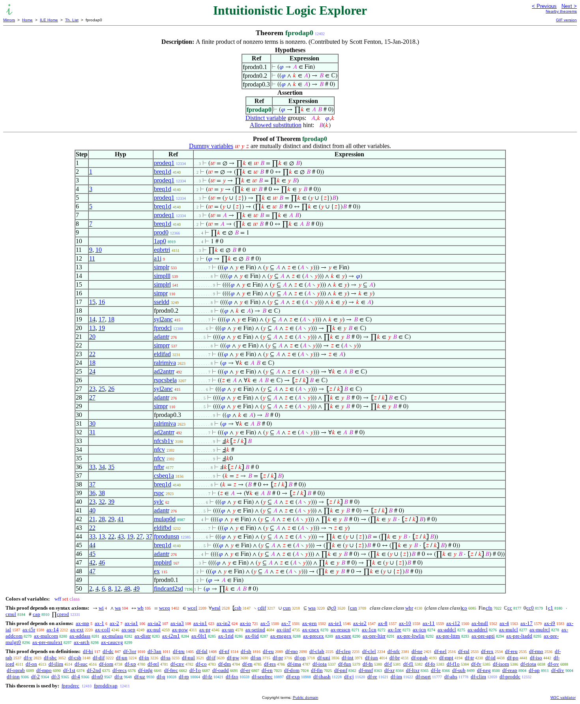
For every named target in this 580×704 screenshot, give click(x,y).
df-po (512, 658)
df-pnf (340, 670)
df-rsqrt (423, 677)
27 (92, 397)
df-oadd (220, 670)
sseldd (161, 301)
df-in (144, 658)
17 (102, 319)
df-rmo (536, 651)
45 (92, 553)
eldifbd (162, 527)
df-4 (75, 677)
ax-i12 (453, 623)
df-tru (179, 651)
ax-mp (82, 623)
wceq (164, 608)
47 (92, 571)
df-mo (291, 651)
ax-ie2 (360, 623)
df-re (372, 677)
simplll (162, 275)
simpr (161, 293)
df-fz (207, 677)
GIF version (566, 20)
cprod (63, 614)
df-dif (99, 658)
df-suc (81, 664)
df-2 (35, 677)
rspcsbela (165, 380)
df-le (436, 670)
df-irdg (145, 670)
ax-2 (114, 623)
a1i (157, 258)
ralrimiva (165, 362)
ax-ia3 (177, 623)
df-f (388, 664)
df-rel (153, 664)
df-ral (464, 651)
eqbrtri (162, 249)
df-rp (184, 677)
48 (127, 588)
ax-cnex (310, 630)
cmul (11, 614)
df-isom (501, 664)
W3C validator (563, 697)
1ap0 (160, 241)
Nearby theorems (561, 11)
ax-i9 (549, 623)
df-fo (430, 664)
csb (237, 608)
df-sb (246, 651)
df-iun (371, 658)
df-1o (195, 670)
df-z (118, 677)
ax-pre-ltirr (374, 636)
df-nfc (393, 651)
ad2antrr (164, 371)
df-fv (476, 664)
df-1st (69, 670)
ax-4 (504, 623)
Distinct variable (265, 118)
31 (92, 432)
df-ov (553, 664)
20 (92, 336)
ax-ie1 (335, 623)
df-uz (139, 677)
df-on (31, 664)
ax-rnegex (281, 636)
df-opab (419, 658)
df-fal (202, 651)
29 (111, 519)
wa (118, 608)
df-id (490, 658)
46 (102, 562)
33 (92, 467)
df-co (201, 664)
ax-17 (526, 623)
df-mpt (446, 658)
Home (27, 20)
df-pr (278, 658)
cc (509, 608)
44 (92, 545)
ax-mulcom (46, 636)
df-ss (165, 658)
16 (102, 301)
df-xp (130, 664)
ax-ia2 (154, 623)
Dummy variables (211, 146)
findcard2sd (168, 588)
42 (92, 562)
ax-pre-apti (483, 636)
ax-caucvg (112, 642)
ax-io (245, 623)
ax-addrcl (478, 630)
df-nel (440, 651)
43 (121, 536)
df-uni (323, 658)
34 (102, 467)
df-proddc (510, 677)
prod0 (161, 232)
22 (92, 354)
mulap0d (165, 519)
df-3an (154, 651)
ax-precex (313, 636)
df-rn (247, 664)
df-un (121, 658)
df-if (210, 658)
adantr (161, 336)
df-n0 (97, 677)
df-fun (344, 664)
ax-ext (77, 630)
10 (98, 249)
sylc (159, 501)
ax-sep (128, 630)
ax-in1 (200, 623)
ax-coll (102, 630)
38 (102, 493)
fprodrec (70, 686)
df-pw (233, 658)
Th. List (72, 20)
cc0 (530, 608)
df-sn (256, 658)
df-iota (319, 664)
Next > (569, 6)
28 (102, 519)
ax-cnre (343, 636)
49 (136, 588)
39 (111, 501)
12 (117, 588)
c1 (550, 608)
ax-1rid (226, 636)
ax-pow (180, 630)
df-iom (106, 664)
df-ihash (322, 677)
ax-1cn (369, 630)
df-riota (528, 664)
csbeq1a (164, 475)
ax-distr (143, 636)
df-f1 (408, 664)
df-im (396, 677)
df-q (161, 677)
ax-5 (265, 623)
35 (111, 467)
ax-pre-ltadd (519, 636)
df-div (557, 670)
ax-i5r (28, 630)
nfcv (159, 449)
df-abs (450, 677)
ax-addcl (447, 630)
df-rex (487, 651)
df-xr (389, 670)
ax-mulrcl (539, 630)
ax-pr (204, 630)
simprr (162, 345)
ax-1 (99, 623)
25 (102, 388)
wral (216, 608)
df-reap (509, 670)
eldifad (162, 354)
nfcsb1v (164, 440)
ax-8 (382, 623)
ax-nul (154, 630)
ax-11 (429, 623)
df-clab (316, 651)
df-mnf (366, 670)
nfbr (159, 467)
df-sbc (50, 658)
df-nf (224, 651)
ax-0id (252, 636)
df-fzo (232, 677)
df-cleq (343, 651)
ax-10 (405, 623)
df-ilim (56, 664)
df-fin (317, 670)
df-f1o (453, 664)
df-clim (478, 677)
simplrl (162, 284)
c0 (333, 608)
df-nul (188, 658)
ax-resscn (340, 630)
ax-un (228, 630)
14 (92, 319)
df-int (348, 658)
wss (312, 608)
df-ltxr (412, 670)
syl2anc (163, 319)
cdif (262, 608)
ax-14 (53, 630)
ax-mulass (112, 636)
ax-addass (79, 636)
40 (92, 510)
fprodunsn (166, 536)
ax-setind (255, 630)
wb (140, 608)
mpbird (163, 562)
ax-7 (286, 623)
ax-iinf (284, 630)
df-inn (13, 677)
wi (101, 608)
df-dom (291, 670)
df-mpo (44, 670)
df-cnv (177, 664)
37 (92, 484)
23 (92, 388)
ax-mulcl (508, 630)
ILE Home (49, 20)
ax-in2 (223, 623)
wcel (192, 608)
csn (353, 608)
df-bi (88, 651)
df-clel (369, 651)
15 (92, 301)
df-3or (129, 651)
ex (157, 571)
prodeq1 (164, 163)
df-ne (417, 651)
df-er (245, 670)
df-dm (224, 664)
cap (36, 614)
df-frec (171, 670)
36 (92, 493)
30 (92, 423)
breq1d (162, 171)
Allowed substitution (275, 125)
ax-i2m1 (171, 636)
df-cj (349, 677)
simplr (161, 267)
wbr (409, 608)
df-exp (293, 677)
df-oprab (16, 670)
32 (102, 501)
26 (111, 388)
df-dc (108, 651)
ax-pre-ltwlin (411, 636)
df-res (270, 664)
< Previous (544, 6)
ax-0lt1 (199, 636)
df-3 (55, 677)
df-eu (268, 651)
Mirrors (9, 20)
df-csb (74, 658)
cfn (489, 608)
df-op (300, 658)
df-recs (119, 670)
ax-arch (82, 642)
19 (102, 328)
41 (121, 519)
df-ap (534, 670)
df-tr (469, 658)
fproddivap (106, 686)
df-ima (294, 664)
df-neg (484, 670)
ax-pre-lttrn (448, 636)
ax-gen (309, 623)
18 (111, 319)
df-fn (368, 664)
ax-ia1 (131, 623)
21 (92, 519)
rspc (159, 493)
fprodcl (163, 328)
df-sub (459, 670)
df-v (28, 658)
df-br (394, 658)
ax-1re (394, 630)
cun (287, 608)
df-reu (511, 651)
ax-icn (419, 630)
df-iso (536, 658)
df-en (267, 670)
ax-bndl (479, 623)
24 (92, 371)
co (464, 608)
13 (92, 328)
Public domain (305, 697)
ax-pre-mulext (47, 642)
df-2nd (94, 670)
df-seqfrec (262, 677)
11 (92, 258)
